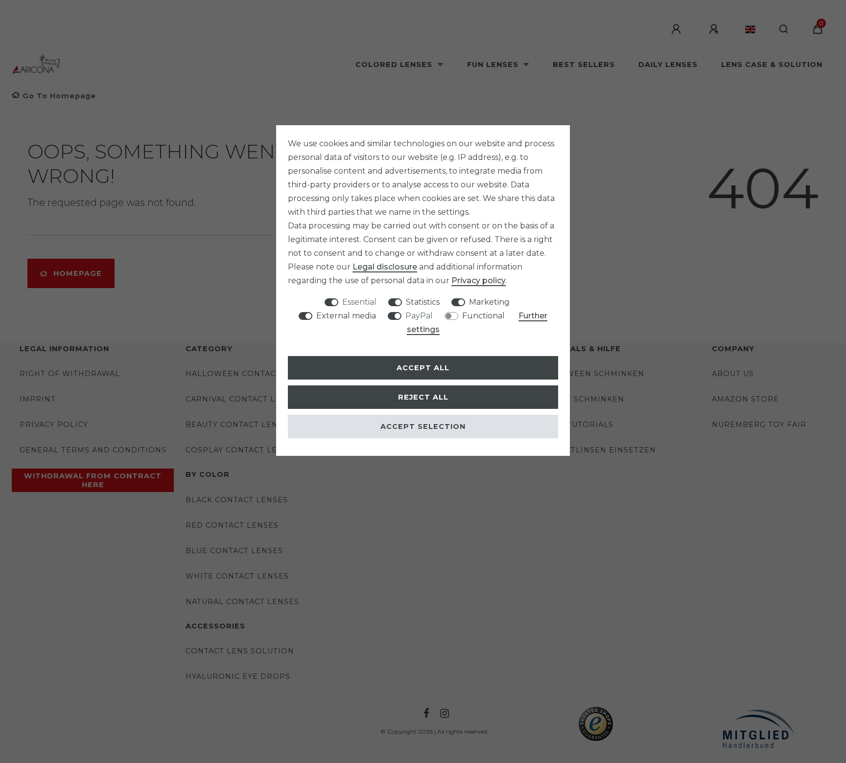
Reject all (423, 397)
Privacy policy (478, 280)
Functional (483, 315)
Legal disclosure (384, 266)
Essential (359, 302)
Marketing (489, 302)
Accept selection (423, 426)
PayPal (419, 315)
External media (346, 315)
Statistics (423, 302)
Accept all (423, 367)
